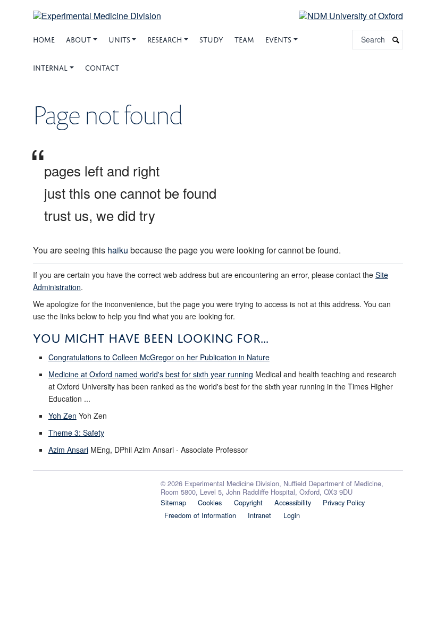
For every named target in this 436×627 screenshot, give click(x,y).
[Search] (396, 39)
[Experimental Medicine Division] (97, 9)
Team (244, 38)
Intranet (259, 515)
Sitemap (173, 502)
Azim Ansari (68, 449)
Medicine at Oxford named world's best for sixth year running (150, 374)
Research (164, 38)
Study (211, 38)
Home (44, 38)
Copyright (248, 502)
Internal (50, 66)
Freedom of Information (200, 515)
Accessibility (292, 502)
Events (278, 38)
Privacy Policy (344, 502)
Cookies (210, 502)
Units (119, 38)
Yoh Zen (62, 415)
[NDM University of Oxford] (343, 15)
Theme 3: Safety (76, 432)
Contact (102, 66)
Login (291, 515)
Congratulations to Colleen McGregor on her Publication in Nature (159, 357)
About (78, 38)
